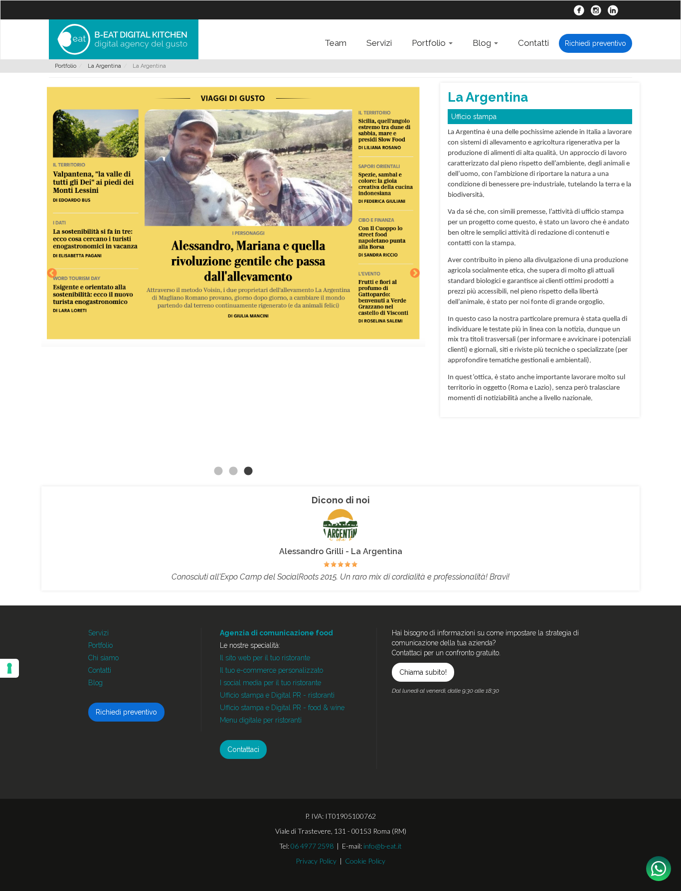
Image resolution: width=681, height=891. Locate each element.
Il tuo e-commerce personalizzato (271, 670)
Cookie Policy (365, 861)
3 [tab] (248, 471)
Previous (51, 274)
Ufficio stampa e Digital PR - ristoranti (277, 695)
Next (414, 274)
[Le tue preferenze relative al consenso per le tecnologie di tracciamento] (9, 668)
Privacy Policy (316, 861)
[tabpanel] (233, 215)
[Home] (123, 39)
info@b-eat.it (382, 846)
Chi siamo (103, 658)
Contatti (533, 43)
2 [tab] (233, 471)
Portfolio (430, 43)
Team (335, 43)
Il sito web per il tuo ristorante (265, 658)
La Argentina (104, 66)
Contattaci (243, 749)
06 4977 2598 (312, 846)
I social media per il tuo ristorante (270, 683)
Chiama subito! (423, 672)
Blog (483, 43)
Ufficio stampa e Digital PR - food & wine (282, 708)
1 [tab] (218, 471)
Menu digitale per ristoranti (261, 720)
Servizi (379, 43)
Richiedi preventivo (595, 43)
